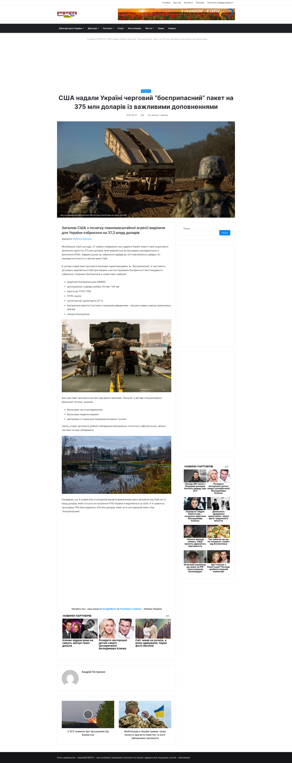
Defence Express (82, 238)
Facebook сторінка (131, 608)
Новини (172, 28)
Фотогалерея (134, 28)
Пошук (186, 228)
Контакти (188, 2)
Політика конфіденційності (220, 2)
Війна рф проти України (70, 28)
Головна (166, 2)
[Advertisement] (146, 65)
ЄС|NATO (101, 39)
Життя (148, 28)
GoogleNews (109, 608)
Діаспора (92, 28)
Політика (107, 28)
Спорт (121, 28)
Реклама (200, 2)
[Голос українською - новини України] (67, 15)
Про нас (177, 2)
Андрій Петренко (93, 671)
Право (161, 28)
